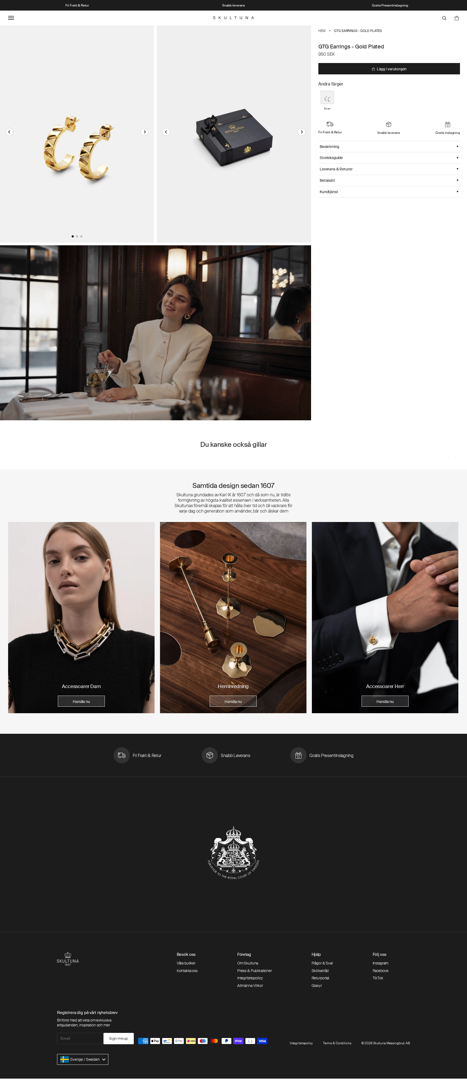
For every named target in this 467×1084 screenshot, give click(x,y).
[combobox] (82, 1059)
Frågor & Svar (322, 963)
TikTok (378, 978)
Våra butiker (186, 963)
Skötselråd (320, 970)
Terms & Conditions (337, 1043)
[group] (81, 617)
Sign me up (118, 1038)
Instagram (381, 963)
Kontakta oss (187, 970)
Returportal (320, 978)
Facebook (381, 970)
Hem (321, 31)
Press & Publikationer (254, 970)
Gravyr (317, 985)
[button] (9, 132)
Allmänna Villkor (250, 985)
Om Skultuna (247, 963)
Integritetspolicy (250, 978)
